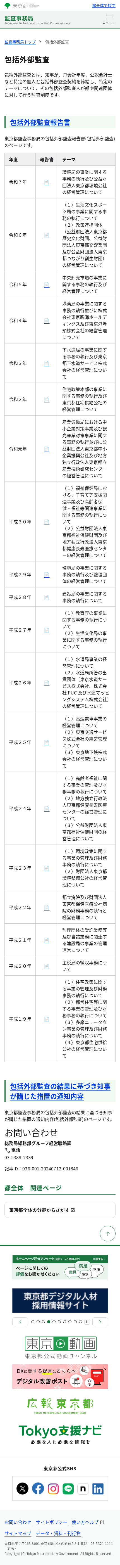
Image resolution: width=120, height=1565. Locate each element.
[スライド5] (54, 1321)
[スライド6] (59, 1321)
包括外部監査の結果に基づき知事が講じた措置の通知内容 (60, 1091)
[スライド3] (43, 1321)
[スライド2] (38, 1321)
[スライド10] (80, 1321)
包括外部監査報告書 (40, 122)
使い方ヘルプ (85, 1522)
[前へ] (20, 1321)
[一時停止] (87, 1322)
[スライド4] (48, 1321)
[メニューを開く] (109, 20)
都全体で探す (104, 5)
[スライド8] (69, 1321)
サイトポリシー (51, 1522)
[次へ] (100, 1321)
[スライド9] (75, 1321)
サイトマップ (17, 1533)
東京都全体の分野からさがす (39, 1209)
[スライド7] (64, 1321)
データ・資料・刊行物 (58, 1533)
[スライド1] (32, 1321)
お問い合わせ (17, 1522)
